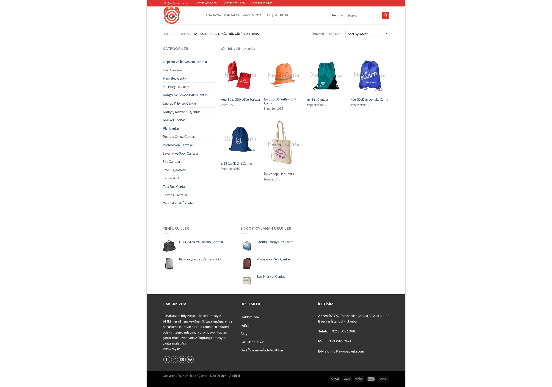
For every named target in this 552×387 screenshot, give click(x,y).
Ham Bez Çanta (174, 78)
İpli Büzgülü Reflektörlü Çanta (280, 101)
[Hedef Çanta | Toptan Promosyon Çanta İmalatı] (181, 15)
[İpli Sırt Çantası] (326, 75)
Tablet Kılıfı (171, 178)
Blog (284, 15)
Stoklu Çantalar (174, 170)
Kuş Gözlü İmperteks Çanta (369, 99)
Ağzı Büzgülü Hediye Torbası (240, 99)
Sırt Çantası (171, 161)
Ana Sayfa (213, 15)
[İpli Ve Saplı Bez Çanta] (283, 144)
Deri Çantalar (173, 70)
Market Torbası (174, 120)
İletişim (271, 15)
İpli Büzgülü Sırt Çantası (237, 163)
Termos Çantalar (175, 195)
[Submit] (385, 15)
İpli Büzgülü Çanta (176, 87)
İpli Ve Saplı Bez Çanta (279, 174)
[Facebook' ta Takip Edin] (166, 359)
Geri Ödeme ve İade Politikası (262, 350)
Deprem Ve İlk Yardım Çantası (185, 62)
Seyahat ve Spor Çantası (180, 153)
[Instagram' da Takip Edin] (174, 359)
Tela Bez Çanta (174, 186)
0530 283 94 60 (340, 341)
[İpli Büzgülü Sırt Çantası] (240, 139)
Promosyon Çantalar (178, 145)
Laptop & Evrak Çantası (180, 103)
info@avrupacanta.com (347, 351)
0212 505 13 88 (343, 331)
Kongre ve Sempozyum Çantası (186, 95)
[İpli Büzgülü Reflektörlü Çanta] (283, 75)
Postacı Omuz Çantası (179, 136)
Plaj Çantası (171, 128)
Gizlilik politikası (252, 342)
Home (167, 34)
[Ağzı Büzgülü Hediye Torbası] (240, 75)
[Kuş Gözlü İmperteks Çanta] (369, 75)
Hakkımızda (252, 15)
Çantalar (232, 15)
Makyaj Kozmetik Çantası (182, 112)
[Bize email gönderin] (182, 359)
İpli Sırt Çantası (317, 99)
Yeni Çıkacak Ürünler (178, 203)
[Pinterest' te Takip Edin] (190, 359)
